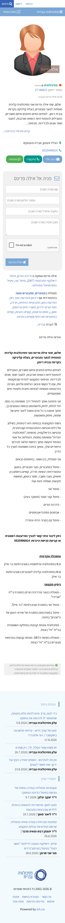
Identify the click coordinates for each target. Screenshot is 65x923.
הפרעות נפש (49, 302)
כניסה (29, 4)
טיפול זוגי (20, 281)
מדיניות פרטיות (35, 901)
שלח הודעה (15, 262)
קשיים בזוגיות (23, 312)
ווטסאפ (13, 159)
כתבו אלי (51, 159)
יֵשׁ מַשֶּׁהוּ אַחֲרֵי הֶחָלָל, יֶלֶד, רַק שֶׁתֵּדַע (36, 747)
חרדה (14, 302)
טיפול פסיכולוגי (41, 285)
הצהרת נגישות (30, 897)
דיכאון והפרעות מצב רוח (24, 298)
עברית (41, 324)
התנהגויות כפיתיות (29, 302)
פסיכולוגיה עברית (48, 12)
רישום (19, 4)
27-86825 (41, 90)
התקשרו (32, 159)
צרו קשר (46, 897)
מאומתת (38, 85)
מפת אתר (18, 901)
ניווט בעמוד (10, 12)
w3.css (40, 909)
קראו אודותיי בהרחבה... (16, 131)
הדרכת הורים (25, 276)
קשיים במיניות (25, 317)
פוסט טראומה (40, 312)
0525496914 (50, 150)
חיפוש (5, 4)
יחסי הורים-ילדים (47, 307)
